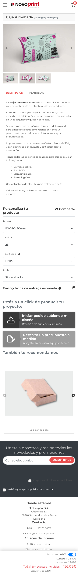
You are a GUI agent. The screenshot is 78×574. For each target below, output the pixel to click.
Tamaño (7, 221)
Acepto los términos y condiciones (52, 480)
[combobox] (39, 229)
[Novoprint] (25, 5)
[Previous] (6, 48)
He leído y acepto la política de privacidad (30, 489)
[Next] (71, 48)
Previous (5, 395)
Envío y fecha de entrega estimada (30, 288)
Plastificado (9, 253)
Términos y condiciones (39, 549)
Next (73, 395)
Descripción (14, 92)
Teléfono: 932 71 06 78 (39, 528)
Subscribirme (62, 459)
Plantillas (36, 92)
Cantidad (8, 237)
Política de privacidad (39, 544)
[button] (59, 288)
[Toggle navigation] (5, 5)
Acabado (8, 270)
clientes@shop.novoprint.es (39, 533)
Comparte (67, 209)
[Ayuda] (18, 253)
